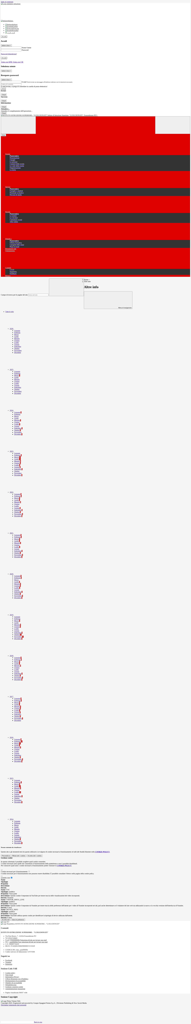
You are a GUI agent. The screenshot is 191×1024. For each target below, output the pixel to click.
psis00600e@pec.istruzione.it (29, 942)
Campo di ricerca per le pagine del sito (14, 295)
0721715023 (12, 938)
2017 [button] (12, 697)
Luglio (16, 343)
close (3, 135)
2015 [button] (12, 778)
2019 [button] (12, 615)
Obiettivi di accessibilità (13, 983)
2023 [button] (12, 451)
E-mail (24, 82)
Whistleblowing (10, 985)
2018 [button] (12, 656)
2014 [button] (12, 819)
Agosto (16, 344)
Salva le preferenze (18, 920)
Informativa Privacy (12, 977)
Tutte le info (9, 312)
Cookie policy (10, 973)
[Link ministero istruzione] (10, 4)
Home (86, 279)
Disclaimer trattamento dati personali (13, 1005)
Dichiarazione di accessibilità (15, 981)
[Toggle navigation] (18, 125)
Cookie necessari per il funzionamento (14, 872)
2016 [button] (12, 737)
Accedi (4, 36)
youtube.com (5, 878)
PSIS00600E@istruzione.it (28, 940)
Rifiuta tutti (18, 856)
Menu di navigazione (125, 308)
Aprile (16, 337)
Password (25, 50)
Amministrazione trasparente (15, 989)
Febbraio (17, 333)
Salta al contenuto (7, 2)
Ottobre (16, 348)
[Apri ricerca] (172, 125)
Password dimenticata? (9, 54)
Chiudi (4, 95)
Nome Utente (26, 48)
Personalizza (6, 856)
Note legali (9, 975)
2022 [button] (12, 492)
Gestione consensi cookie (14, 987)
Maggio (17, 339)
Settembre (17, 346)
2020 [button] (12, 574)
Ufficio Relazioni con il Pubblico (16, 979)
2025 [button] (12, 369)
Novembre (18, 350)
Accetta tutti (35, 856)
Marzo (16, 335)
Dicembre (17, 352)
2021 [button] (12, 533)
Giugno (16, 341)
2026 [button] (12, 329)
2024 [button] (12, 410)
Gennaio (17, 331)
